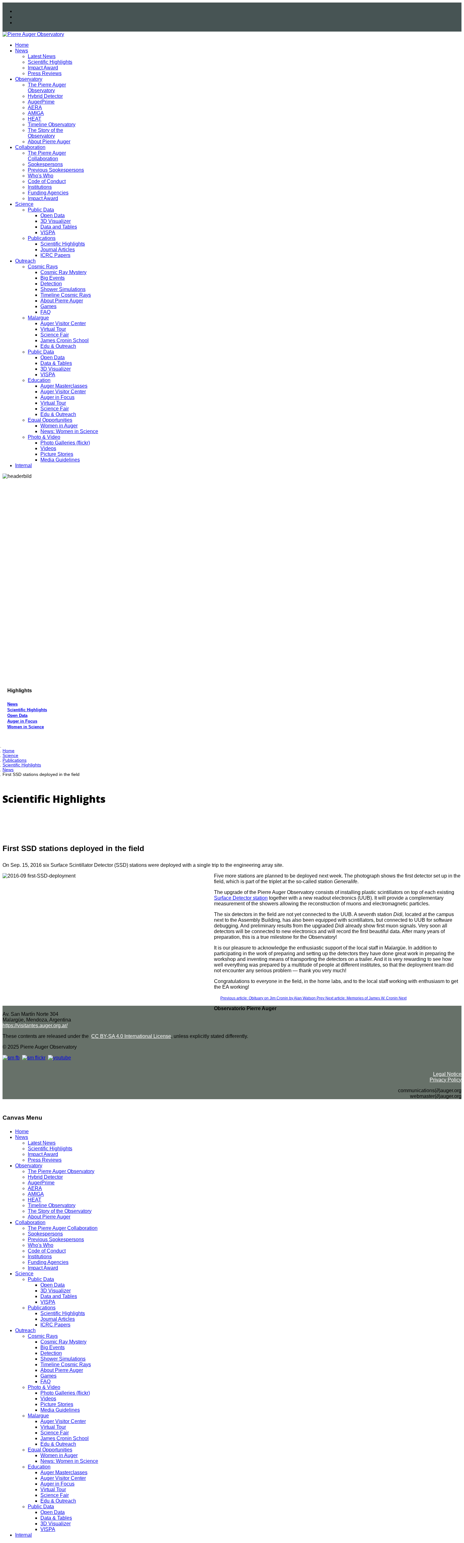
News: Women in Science (69, 431)
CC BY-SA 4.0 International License (131, 1036)
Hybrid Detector (45, 96)
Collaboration (30, 147)
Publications (42, 238)
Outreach (25, 261)
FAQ (45, 312)
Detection (51, 283)
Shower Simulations (63, 289)
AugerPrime (41, 101)
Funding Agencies (48, 192)
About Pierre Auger (49, 141)
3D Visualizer (55, 221)
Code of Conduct (47, 181)
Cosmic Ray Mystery (63, 272)
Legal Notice (447, 1074)
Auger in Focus (57, 397)
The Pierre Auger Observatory (47, 87)
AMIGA (36, 113)
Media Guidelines (60, 459)
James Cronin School (64, 340)
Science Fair (54, 334)
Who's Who (40, 175)
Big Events (52, 278)
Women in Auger (59, 425)
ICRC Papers (55, 255)
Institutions (40, 187)
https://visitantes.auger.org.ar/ (35, 1025)
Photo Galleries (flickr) (65, 442)
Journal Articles (57, 249)
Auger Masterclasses (63, 386)
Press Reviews (45, 73)
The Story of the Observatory (45, 133)
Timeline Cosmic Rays (65, 295)
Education (39, 380)
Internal (23, 465)
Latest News (42, 56)
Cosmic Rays (43, 266)
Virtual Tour (53, 329)
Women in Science (25, 726)
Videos (48, 448)
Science (24, 204)
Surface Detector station (241, 898)
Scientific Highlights (50, 62)
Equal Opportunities (50, 420)
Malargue (38, 317)
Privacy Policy (445, 1079)
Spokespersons (45, 164)
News (21, 50)
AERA (35, 107)
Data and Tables (58, 226)
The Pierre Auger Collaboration (47, 155)
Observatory (28, 79)
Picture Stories (56, 454)
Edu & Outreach (58, 346)
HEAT (34, 119)
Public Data (41, 209)
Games (48, 306)
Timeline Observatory (51, 124)
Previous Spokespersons (56, 170)
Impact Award (43, 67)
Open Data (52, 215)
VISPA (47, 232)
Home (22, 45)
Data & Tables (56, 363)
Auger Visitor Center (63, 323)
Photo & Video (44, 437)
